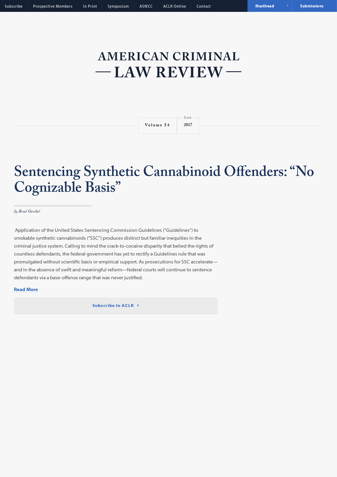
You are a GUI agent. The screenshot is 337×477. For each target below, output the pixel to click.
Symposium (118, 6)
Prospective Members (53, 6)
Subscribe (14, 6)
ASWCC (146, 6)
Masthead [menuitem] (264, 5)
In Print (90, 6)
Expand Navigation (287, 5)
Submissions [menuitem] (312, 5)
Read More (26, 289)
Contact (204, 6)
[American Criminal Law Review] (168, 64)
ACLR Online (174, 6)
